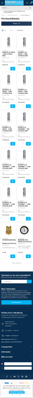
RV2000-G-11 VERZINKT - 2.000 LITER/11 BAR (8, 204)
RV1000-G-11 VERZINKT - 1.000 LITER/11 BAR (8, 166)
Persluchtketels (25, 15)
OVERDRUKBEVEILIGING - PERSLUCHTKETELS (8, 241)
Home (3, 15)
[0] (31, 3)
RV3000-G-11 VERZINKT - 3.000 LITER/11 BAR (24, 204)
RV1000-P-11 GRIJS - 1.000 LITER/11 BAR (23, 54)
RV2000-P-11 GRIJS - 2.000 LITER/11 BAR (23, 91)
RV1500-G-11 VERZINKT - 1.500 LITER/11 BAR (24, 166)
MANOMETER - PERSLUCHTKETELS (24, 240)
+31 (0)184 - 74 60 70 (11, 330)
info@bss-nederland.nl (11, 336)
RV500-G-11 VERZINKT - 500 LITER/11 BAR (23, 129)
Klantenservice (16, 302)
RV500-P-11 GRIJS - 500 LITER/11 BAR (8, 54)
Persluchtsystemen (12, 15)
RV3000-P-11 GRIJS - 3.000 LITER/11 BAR (7, 129)
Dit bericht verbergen (17, 392)
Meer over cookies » (16, 395)
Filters (15, 23)
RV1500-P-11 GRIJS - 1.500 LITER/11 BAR (7, 91)
